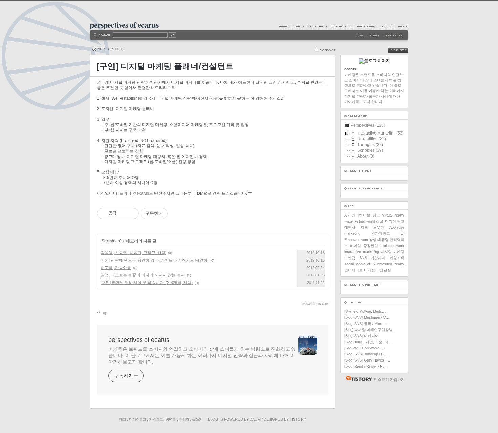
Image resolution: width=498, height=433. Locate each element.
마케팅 (349, 258)
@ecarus (140, 193)
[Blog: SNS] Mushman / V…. (367, 317)
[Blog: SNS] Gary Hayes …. (367, 360)
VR (369, 264)
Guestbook (366, 26)
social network (392, 246)
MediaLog (314, 26)
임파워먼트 (380, 233)
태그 (122, 419)
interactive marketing (361, 252)
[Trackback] (99, 313)
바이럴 (355, 246)
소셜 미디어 (386, 221)
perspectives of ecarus (124, 24)
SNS (363, 258)
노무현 (378, 227)
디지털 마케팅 (392, 252)
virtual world (365, 221)
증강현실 (370, 246)
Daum (255, 419)
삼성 (372, 240)
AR (346, 215)
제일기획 (397, 258)
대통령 (383, 240)
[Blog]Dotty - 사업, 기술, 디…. (368, 342)
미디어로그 (137, 419)
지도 (364, 227)
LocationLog (340, 26)
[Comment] (104, 313)
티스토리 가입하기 (389, 379)
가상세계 (378, 258)
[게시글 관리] (131, 213)
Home (285, 26)
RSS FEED (402, 50)
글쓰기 (197, 419)
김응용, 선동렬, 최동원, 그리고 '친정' (133, 252)
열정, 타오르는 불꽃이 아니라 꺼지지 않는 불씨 (143, 275)
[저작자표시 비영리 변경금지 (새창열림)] (177, 213)
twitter (349, 221)
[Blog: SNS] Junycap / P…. (366, 354)
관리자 (184, 419)
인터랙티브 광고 (366, 215)
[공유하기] (122, 213)
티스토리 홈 (357, 378)
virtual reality (393, 215)
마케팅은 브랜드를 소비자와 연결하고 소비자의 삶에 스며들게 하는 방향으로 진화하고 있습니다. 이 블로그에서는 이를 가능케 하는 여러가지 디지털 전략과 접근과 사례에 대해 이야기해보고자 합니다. (202, 355)
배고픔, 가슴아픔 (116, 267)
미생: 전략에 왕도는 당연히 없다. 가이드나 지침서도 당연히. (154, 260)
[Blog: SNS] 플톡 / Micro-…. (367, 324)
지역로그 (156, 419)
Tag (297, 26)
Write (401, 26)
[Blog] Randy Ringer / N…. (366, 366)
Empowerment (356, 240)
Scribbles (327, 50)
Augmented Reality (389, 264)
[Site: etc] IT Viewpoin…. (364, 348)
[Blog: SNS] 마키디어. (362, 336)
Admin (386, 26)
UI (402, 233)
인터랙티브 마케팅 (359, 270)
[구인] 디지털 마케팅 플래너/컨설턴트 (165, 66)
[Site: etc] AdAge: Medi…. (365, 311)
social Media (354, 264)
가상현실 (383, 270)
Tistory (298, 419)
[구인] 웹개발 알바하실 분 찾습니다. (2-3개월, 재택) (147, 282)
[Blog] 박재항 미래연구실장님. (369, 330)
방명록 (171, 419)
